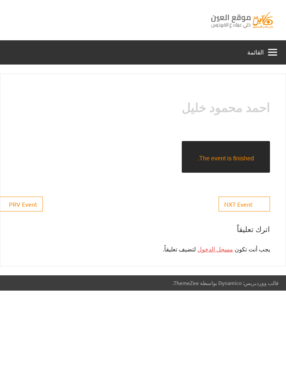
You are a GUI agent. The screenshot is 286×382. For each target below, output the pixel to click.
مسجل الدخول (215, 249)
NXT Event (238, 204)
